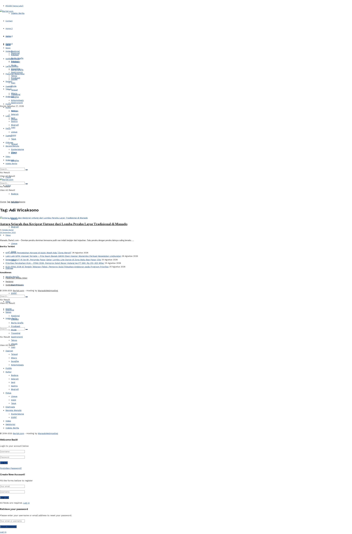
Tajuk (13, 139)
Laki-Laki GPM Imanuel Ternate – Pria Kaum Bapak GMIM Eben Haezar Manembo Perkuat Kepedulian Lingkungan (63, 256)
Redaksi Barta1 (7, 230)
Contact (9, 21)
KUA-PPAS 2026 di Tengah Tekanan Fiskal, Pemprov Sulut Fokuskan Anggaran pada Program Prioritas (57, 266)
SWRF (14, 293)
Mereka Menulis (12, 146)
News (8, 48)
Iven (13, 127)
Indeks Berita (17, 13)
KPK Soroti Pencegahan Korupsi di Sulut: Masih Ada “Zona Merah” (39, 252)
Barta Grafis (17, 58)
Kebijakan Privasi (14, 285)
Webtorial (10, 97)
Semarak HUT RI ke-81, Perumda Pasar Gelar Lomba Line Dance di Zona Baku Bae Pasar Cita (53, 259)
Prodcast (15, 62)
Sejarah (15, 114)
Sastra (14, 121)
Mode (13, 86)
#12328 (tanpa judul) (14, 6)
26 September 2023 (8, 232)
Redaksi (9, 281)
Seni (13, 118)
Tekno (14, 76)
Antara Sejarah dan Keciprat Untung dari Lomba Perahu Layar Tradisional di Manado (63, 224)
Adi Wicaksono (18, 202)
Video (8, 156)
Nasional (15, 51)
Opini (13, 135)
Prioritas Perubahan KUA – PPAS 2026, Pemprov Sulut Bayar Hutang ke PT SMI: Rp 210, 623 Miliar (55, 263)
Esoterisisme (17, 149)
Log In (26, 503)
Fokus (8, 235)
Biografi (15, 227)
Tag (8, 202)
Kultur (8, 107)
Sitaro (14, 93)
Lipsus (14, 243)
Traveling (15, 69)
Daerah (9, 86)
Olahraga (9, 142)
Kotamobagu (17, 100)
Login (8, 116)
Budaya (14, 194)
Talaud (8, 89)
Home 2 (9, 28)
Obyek (14, 79)
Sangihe (15, 160)
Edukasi (15, 55)
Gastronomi (17, 102)
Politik (8, 104)
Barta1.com (18, 290)
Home (8, 36)
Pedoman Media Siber (17, 278)
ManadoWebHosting (48, 290)
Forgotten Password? (11, 468)
